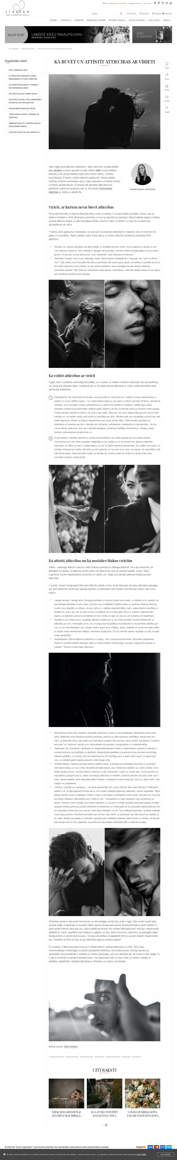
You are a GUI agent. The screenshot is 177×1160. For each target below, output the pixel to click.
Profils (133, 14)
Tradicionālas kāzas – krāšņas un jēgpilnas (24, 115)
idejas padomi (28, 49)
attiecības (100, 1057)
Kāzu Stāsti (154, 20)
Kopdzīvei (65, 20)
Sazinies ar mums (135, 3)
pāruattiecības (87, 1057)
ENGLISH (168, 14)
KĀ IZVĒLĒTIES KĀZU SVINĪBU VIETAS (23, 94)
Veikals (166, 20)
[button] (103, 1125)
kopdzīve (127, 1057)
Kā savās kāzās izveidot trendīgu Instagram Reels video (23, 86)
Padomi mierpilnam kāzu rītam (22, 108)
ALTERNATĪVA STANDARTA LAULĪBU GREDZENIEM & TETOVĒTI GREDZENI (23, 77)
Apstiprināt (166, 1154)
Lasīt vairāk (141, 1154)
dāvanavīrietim (73, 1057)
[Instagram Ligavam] (154, 3)
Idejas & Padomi (136, 20)
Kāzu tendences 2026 (18, 70)
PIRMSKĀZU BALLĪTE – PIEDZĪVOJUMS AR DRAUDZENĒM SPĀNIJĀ (25, 124)
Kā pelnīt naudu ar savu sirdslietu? (24, 132)
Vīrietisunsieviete (57, 1057)
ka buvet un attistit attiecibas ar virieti (55, 49)
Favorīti (145, 14)
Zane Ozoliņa (70, 1046)
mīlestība (137, 1057)
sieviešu (58, 170)
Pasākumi (79, 20)
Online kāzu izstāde (96, 20)
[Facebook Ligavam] (158, 3)
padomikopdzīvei (114, 1057)
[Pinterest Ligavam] (162, 3)
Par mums (147, 3)
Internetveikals (117, 20)
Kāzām (53, 20)
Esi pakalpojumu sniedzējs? (115, 3)
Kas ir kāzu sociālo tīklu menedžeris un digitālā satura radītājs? (25, 101)
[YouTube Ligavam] (166, 3)
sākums (15, 49)
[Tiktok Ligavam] (170, 3)
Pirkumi (158, 14)
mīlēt (97, 170)
